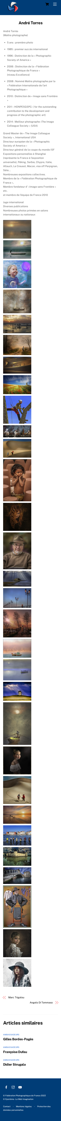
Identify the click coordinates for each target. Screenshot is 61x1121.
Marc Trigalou (16, 997)
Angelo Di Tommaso (41, 1002)
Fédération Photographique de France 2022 (25, 1095)
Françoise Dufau (15, 1052)
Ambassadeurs (11, 1035)
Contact (6, 1106)
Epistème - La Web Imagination (19, 1099)
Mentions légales (24, 1106)
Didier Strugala (14, 1064)
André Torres (30, 23)
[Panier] (47, 4)
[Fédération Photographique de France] (13, 11)
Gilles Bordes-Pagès (18, 1039)
